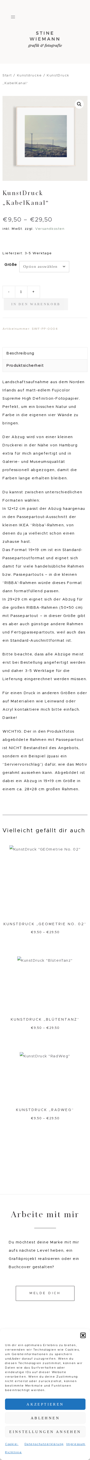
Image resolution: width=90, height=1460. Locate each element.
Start (7, 75)
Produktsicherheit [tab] (25, 365)
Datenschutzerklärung (44, 1444)
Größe (10, 265)
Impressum (76, 1444)
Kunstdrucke (29, 75)
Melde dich (45, 1293)
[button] (83, 1335)
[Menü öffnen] (13, 17)
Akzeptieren (45, 1404)
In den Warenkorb (35, 304)
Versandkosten (49, 229)
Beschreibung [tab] (20, 353)
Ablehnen (45, 1418)
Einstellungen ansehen (45, 1432)
